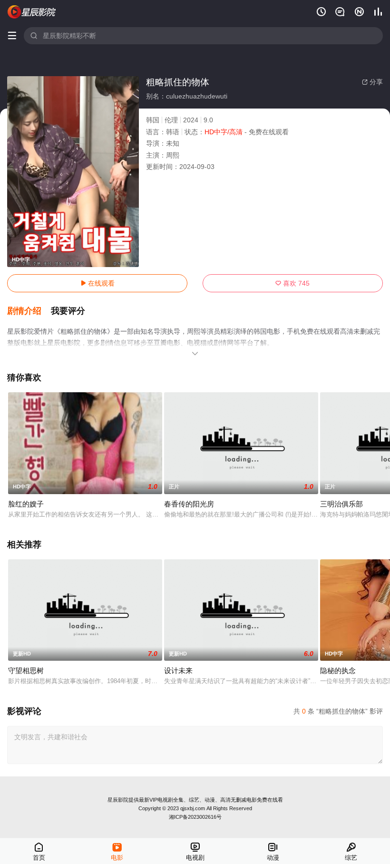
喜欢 (292, 283)
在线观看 (97, 283)
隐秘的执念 (338, 670)
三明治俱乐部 (341, 504)
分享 (372, 82)
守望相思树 (26, 670)
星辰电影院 (32, 12)
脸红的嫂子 (26, 504)
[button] (29, 311)
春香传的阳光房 (189, 504)
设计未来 (178, 670)
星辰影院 (117, 800)
